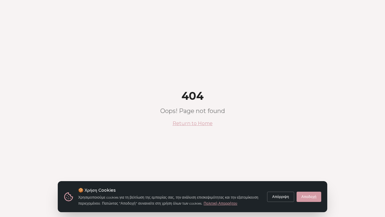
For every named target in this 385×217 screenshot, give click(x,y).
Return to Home (193, 123)
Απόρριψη (280, 196)
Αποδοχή (308, 196)
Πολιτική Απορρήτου (220, 203)
